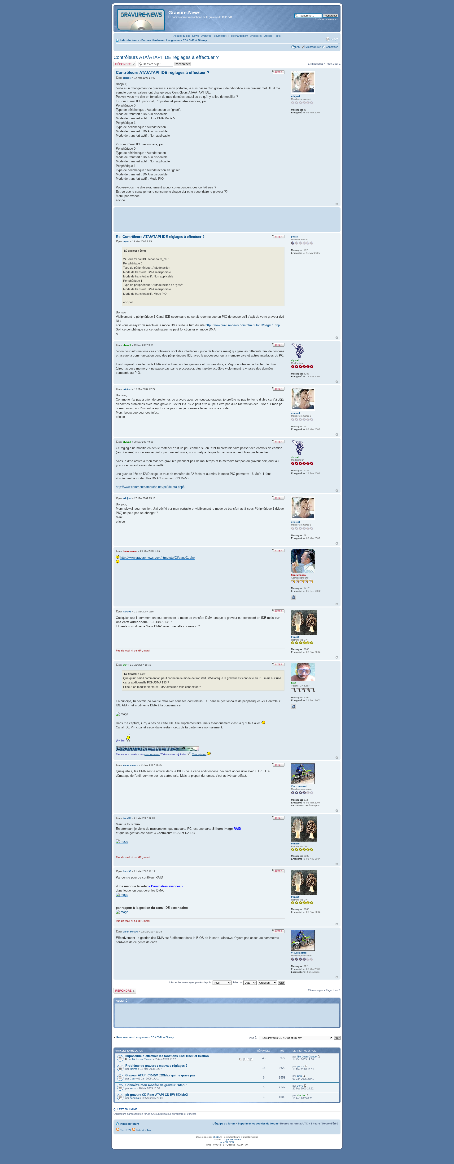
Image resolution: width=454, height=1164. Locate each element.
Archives (206, 35)
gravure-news (152, 754)
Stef (125, 665)
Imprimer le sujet (327, 39)
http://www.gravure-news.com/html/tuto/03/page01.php (242, 325)
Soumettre (220, 35)
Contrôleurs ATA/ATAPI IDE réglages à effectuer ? (166, 57)
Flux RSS (125, 1130)
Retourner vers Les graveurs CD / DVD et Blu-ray (145, 1037)
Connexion (332, 46)
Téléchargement (238, 35)
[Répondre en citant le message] (278, 72)
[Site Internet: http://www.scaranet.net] (293, 597)
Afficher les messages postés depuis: (191, 982)
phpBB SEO (227, 1142)
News (195, 35)
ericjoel (127, 77)
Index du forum (129, 40)
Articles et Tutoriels (261, 35)
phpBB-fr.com (233, 1139)
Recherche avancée (326, 19)
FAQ (297, 46)
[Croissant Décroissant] (271, 982)
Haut (337, 204)
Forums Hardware (152, 40)
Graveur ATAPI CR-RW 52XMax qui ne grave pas (160, 1075)
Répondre (119, 62)
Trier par (238, 982)
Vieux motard (130, 765)
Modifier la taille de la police (334, 39)
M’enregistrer (313, 46)
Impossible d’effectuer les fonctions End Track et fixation (167, 1056)
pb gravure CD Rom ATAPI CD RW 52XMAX (156, 1095)
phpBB (216, 1137)
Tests (277, 35)
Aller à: (253, 1037)
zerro (133, 1088)
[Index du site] (141, 18)
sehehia (134, 1098)
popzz (126, 241)
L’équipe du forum (224, 1123)
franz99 (127, 611)
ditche (301, 1095)
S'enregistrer (199, 754)
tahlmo (133, 1068)
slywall (127, 345)
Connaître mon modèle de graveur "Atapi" (156, 1085)
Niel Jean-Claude (142, 1059)
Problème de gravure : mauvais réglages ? (156, 1065)
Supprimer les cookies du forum (258, 1123)
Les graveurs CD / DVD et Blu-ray (186, 40)
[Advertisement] (227, 219)
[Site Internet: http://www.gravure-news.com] (293, 706)
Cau (132, 1078)
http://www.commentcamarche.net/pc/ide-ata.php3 (150, 487)
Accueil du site (182, 35)
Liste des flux (143, 1130)
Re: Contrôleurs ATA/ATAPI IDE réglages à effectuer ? (160, 237)
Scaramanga (130, 551)
